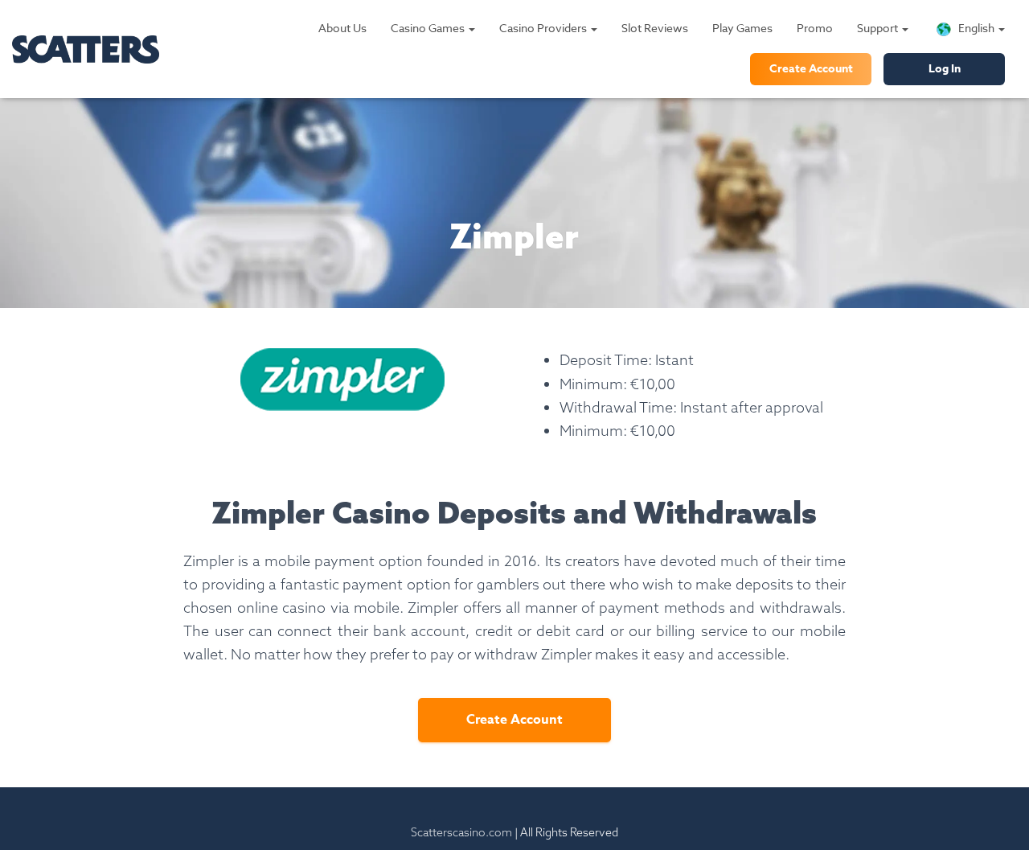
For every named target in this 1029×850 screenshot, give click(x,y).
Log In (945, 68)
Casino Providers (544, 27)
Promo (815, 27)
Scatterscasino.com (461, 832)
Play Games (742, 27)
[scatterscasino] (85, 49)
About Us (342, 27)
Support (878, 27)
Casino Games (429, 27)
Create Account (811, 68)
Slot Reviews (654, 27)
